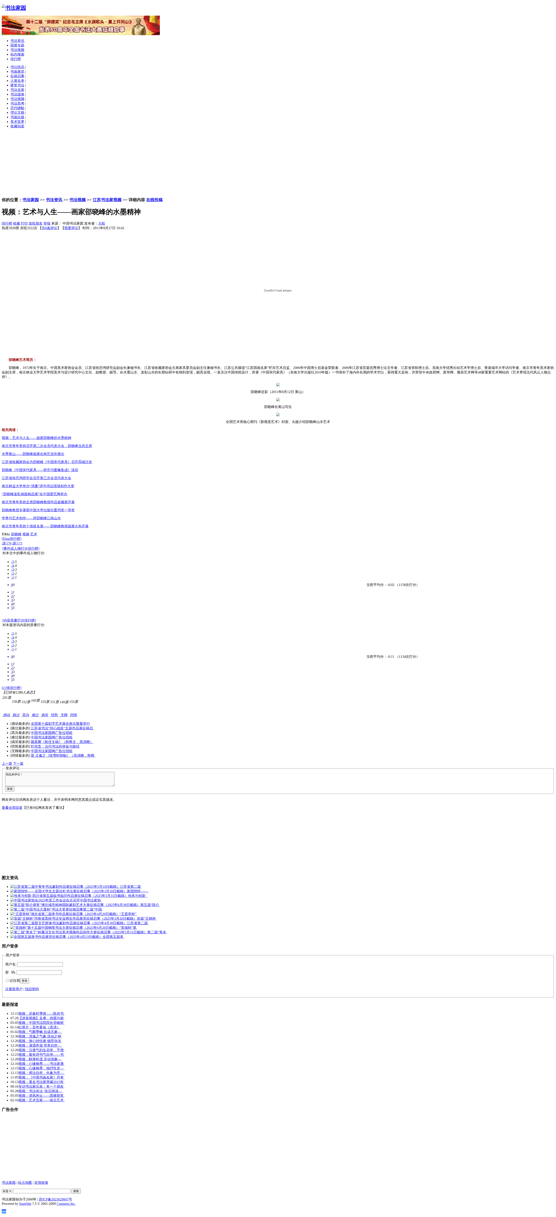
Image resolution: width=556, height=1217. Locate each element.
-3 (12, 569)
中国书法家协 (91, 900)
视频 (25, 534)
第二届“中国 (93, 909)
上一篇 (7, 763)
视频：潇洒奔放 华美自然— (40, 1045)
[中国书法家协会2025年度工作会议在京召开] (45, 900)
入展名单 (17, 80)
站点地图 (25, 1182)
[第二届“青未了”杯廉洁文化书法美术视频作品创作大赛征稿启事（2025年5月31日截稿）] (78, 932)
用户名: (11, 964)
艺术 (33, 534)
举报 (46, 223)
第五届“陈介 (150, 905)
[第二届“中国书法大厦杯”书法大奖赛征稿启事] (46, 909)
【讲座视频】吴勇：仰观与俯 (41, 1018)
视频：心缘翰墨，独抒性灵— (41, 1068)
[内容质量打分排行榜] (19, 620)
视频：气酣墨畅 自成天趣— (40, 1032)
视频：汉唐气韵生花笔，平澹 (41, 1050)
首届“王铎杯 (147, 918)
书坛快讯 (17, 67)
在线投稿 (154, 199)
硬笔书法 (17, 85)
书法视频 (17, 50)
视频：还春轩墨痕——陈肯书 (41, 1013)
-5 (12, 562)
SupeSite (25, 1203)
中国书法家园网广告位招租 (52, 733)
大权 (101, 223)
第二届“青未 (157, 932)
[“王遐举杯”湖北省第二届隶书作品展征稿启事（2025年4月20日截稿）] (64, 914)
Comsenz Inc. (66, 1203)
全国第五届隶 (113, 937)
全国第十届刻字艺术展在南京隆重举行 (60, 723)
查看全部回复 (12, 807)
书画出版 (17, 117)
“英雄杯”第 (128, 927)
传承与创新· (137, 896)
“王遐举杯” (128, 914)
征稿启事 (17, 76)
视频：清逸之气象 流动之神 (40, 1036)
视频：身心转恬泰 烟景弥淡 (40, 1041)
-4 (12, 565)
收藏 (16, 223)
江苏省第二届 (131, 886)
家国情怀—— (138, 891)
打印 (24, 223)
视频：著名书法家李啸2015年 (41, 1082)
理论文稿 (17, 112)
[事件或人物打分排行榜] (20, 548)
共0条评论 (49, 228)
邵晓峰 (16, 534)
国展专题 (17, 45)
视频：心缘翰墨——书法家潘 (41, 1064)
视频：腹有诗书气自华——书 (41, 1054)
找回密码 (32, 989)
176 (7, 543)
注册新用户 (14, 989)
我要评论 (71, 228)
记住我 (15, 980)
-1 (12, 577)
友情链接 (41, 1182)
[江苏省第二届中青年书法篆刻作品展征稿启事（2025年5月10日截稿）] (65, 886)
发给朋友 (36, 223)
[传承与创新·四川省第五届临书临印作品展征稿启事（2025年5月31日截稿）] (69, 896)
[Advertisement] (278, 162)
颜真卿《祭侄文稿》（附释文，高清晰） (62, 742)
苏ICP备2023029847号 (55, 1199)
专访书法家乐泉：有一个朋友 (41, 1086)
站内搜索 (17, 54)
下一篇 (18, 763)
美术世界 (17, 121)
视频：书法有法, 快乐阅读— (40, 1091)
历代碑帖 (17, 108)
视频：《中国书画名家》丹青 (41, 1077)
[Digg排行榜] (11, 539)
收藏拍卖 (17, 126)
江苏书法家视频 (107, 199)
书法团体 (17, 94)
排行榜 (15, 59)
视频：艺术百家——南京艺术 (41, 1100)
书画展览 (17, 71)
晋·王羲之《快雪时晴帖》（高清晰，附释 (63, 755)
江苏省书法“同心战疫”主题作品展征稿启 (62, 728)
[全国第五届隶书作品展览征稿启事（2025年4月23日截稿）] (56, 937)
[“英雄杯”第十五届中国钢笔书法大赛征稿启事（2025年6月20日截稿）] (64, 927)
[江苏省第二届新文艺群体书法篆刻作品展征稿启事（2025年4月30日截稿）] (68, 923)
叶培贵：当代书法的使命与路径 (55, 746)
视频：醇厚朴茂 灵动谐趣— (40, 1059)
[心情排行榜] (11, 688)
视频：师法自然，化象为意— (41, 1073)
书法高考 (17, 103)
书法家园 (30, 199)
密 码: (10, 972)
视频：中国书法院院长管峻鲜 (41, 1023)
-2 (12, 573)
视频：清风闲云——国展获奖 (41, 1095)
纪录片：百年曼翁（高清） (39, 1027)
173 (17, 543)
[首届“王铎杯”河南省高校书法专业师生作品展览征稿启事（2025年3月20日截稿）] (73, 918)
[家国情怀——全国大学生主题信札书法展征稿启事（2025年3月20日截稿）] (68, 891)
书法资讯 (17, 41)
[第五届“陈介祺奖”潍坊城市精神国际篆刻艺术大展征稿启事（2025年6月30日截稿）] (75, 905)
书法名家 (17, 90)
